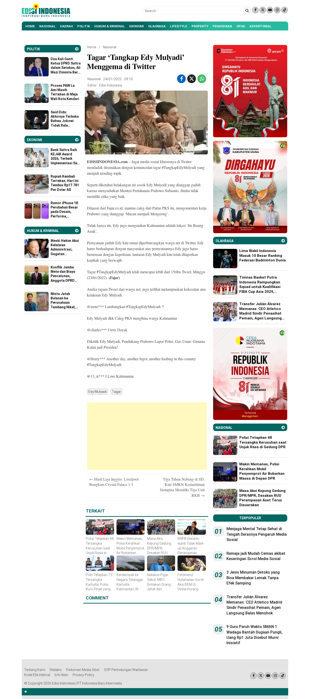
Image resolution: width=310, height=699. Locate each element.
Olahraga (157, 26)
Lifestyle (178, 26)
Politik (83, 26)
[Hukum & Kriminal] (76, 230)
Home (30, 26)
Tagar (116, 392)
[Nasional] (283, 427)
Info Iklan (61, 675)
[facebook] (181, 79)
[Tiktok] (284, 10)
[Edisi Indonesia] (46, 16)
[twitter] (191, 79)
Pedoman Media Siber (83, 670)
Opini (240, 26)
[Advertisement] (147, 436)
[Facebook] (255, 10)
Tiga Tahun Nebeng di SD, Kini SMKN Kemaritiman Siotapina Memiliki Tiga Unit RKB (182, 487)
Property (200, 26)
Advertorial (260, 26)
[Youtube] (270, 10)
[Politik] (76, 49)
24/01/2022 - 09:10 (118, 79)
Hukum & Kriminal (109, 26)
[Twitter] (262, 10)
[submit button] (247, 10)
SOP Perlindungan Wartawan (126, 670)
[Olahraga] (283, 240)
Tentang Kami (34, 670)
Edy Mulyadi (97, 392)
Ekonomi (136, 26)
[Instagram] (277, 10)
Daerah (66, 26)
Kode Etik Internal (37, 675)
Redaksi (56, 670)
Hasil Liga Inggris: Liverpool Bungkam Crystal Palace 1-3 (114, 481)
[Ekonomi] (76, 139)
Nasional (47, 26)
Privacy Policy (83, 675)
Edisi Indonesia (110, 85)
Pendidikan (222, 26)
